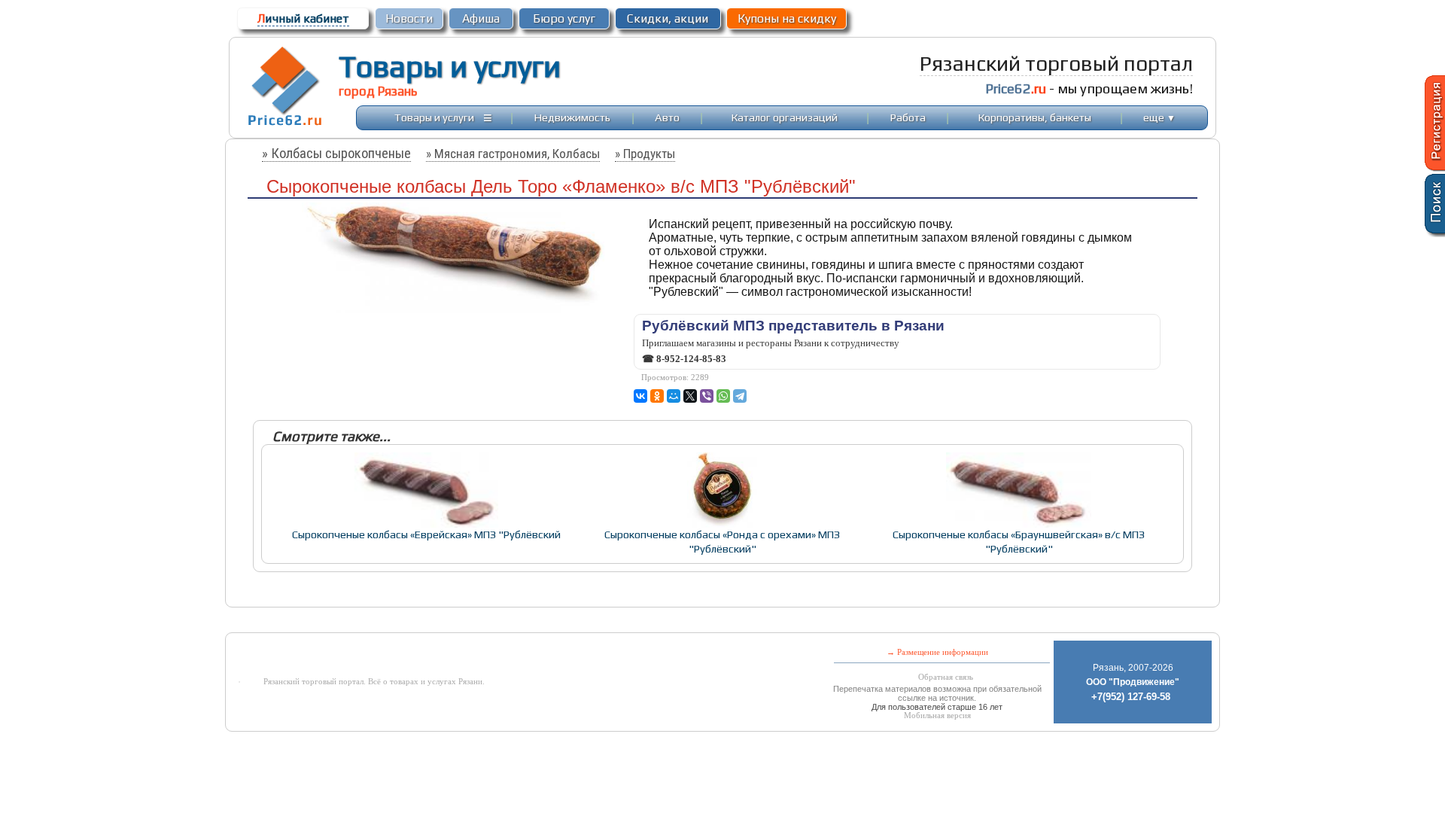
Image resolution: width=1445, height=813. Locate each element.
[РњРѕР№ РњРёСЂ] (673, 396)
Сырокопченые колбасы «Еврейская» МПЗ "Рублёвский (426, 534)
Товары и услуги (450, 66)
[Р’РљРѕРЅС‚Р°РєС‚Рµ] (640, 396)
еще (1159, 117)
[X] (690, 396)
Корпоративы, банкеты (1034, 117)
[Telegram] (740, 396)
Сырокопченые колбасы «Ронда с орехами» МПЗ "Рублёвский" (722, 541)
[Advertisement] (601, 621)
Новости (409, 18)
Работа (908, 117)
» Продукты (645, 153)
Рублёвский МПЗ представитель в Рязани (793, 325)
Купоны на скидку (787, 18)
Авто (667, 117)
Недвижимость (572, 117)
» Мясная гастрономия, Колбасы (513, 153)
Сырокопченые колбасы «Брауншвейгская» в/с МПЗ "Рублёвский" (1019, 541)
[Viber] (706, 396)
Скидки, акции (667, 18)
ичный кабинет (303, 18)
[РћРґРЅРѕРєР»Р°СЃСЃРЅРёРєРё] (657, 396)
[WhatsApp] (723, 396)
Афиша (481, 18)
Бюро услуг (564, 18)
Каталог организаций (785, 117)
